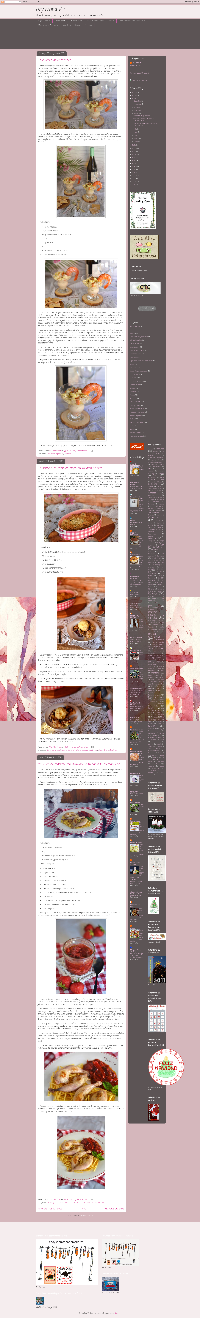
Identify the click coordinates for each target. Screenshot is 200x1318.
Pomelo (160, 721)
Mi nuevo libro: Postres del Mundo (136, 606)
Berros (162, 478)
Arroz (162, 464)
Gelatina (156, 625)
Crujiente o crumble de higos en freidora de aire (70, 468)
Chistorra (159, 515)
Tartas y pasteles (135, 433)
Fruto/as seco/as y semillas (86, 750)
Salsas (132, 426)
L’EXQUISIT (133, 792)
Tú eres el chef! (135, 603)
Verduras (151, 766)
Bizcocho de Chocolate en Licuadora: (141, 624)
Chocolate (153, 517)
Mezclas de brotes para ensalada (156, 683)
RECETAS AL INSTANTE (134, 617)
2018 (134, 160)
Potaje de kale (141, 805)
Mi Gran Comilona (136, 752)
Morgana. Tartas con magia (135, 951)
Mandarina (151, 671)
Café (149, 491)
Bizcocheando (134, 577)
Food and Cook (134, 717)
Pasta (156, 706)
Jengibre (160, 648)
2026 (134, 92)
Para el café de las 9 (137, 409)
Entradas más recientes (50, 1208)
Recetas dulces (76, 21)
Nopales (162, 699)
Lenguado (150, 660)
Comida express (135, 357)
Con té (160, 578)
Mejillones (151, 677)
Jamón (150, 649)
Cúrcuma (151, 589)
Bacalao (161, 473)
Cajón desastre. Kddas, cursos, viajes (132, 21)
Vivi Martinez (136, 63)
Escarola (159, 591)
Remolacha (156, 735)
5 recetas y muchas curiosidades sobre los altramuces (136, 692)
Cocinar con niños (135, 354)
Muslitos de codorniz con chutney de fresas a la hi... (145, 125)
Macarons (133, 398)
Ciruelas (150, 525)
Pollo (150, 721)
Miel (152, 686)
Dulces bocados (135, 773)
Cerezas (158, 511)
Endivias (150, 591)
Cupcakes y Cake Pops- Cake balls (141, 361)
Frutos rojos (152, 620)
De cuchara (133, 368)
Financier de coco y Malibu (136, 524)
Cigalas (159, 523)
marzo (136, 135)
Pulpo (159, 724)
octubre (136, 107)
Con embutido (153, 560)
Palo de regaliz (152, 704)
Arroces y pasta (135, 330)
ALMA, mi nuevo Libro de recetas (135, 641)
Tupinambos (160, 762)
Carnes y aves (52, 1202)
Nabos (159, 691)
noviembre (137, 104)
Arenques (154, 464)
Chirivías (151, 515)
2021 (134, 151)
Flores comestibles (156, 599)
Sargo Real (159, 746)
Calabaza (152, 493)
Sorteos (132, 429)
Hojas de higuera (157, 644)
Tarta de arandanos (141, 778)
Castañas (151, 504)
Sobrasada (151, 753)
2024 (134, 98)
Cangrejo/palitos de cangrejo (156, 497)
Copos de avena (53, 750)
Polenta (160, 719)
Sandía (159, 744)
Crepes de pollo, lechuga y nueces (141, 849)
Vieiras (161, 766)
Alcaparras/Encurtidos (155, 458)
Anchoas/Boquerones (155, 462)
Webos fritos (134, 593)
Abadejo (150, 449)
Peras (150, 713)
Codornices (63, 1202)
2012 (134, 179)
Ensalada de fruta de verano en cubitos (137, 487)
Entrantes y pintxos (55, 454)
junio (136, 132)
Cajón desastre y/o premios (139, 337)
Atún (149, 469)
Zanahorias (152, 771)
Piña (162, 717)
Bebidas (111, 21)
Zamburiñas (156, 768)
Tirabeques (155, 757)
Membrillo (161, 680)
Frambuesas (153, 607)
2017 (134, 163)
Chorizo (157, 521)
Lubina (160, 666)
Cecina (159, 508)
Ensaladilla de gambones (54, 60)
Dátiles (160, 589)
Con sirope (152, 574)
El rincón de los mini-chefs (48, 25)
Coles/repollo (152, 534)
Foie (163, 601)
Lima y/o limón (154, 662)
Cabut (160, 489)
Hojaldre (161, 642)
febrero (136, 138)
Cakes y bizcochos (136, 340)
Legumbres (155, 657)
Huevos (157, 646)
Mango (162, 671)
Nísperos (152, 702)
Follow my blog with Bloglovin (139, 73)
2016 (134, 167)
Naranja (151, 692)
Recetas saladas (60, 21)
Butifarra (159, 482)
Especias (153, 594)
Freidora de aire (67, 750)
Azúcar (150, 471)
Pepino (159, 711)
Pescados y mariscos (137, 412)
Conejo (157, 582)
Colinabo (150, 536)
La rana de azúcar (136, 843)
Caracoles (156, 502)
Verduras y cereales (136, 436)
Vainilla (155, 764)
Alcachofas (151, 456)
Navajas (155, 699)
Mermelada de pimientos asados (136, 895)
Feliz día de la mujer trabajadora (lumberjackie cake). (136, 956)
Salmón (150, 744)
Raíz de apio (154, 731)
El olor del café (135, 803)
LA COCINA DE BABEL (135, 905)
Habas (156, 632)
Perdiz (159, 713)
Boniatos (153, 480)
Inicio (83, 1208)
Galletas (132, 388)
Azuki (159, 469)
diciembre (137, 101)
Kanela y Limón (135, 650)
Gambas (67, 454)
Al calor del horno (136, 892)
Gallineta (152, 623)
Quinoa (150, 729)
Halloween (133, 391)
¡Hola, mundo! (134, 595)
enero (136, 141)
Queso (151, 726)
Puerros (150, 724)
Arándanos (156, 467)
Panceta (161, 704)
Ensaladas (133, 378)
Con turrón (151, 578)
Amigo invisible (135, 326)
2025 (134, 95)
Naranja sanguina (154, 695)
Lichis (159, 660)
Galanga (161, 620)
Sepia (149, 749)
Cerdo (150, 511)
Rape (155, 729)
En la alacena (74, 1202)
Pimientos (154, 717)
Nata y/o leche (156, 697)
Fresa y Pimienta (136, 638)
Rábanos (153, 740)
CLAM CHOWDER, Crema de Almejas (136, 720)
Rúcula (161, 740)
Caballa (150, 486)
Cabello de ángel (152, 489)
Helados (132, 395)
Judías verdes (157, 651)
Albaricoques (156, 453)
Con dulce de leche (156, 558)
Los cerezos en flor (136, 730)
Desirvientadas (135, 555)
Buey (152, 482)
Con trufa (159, 576)
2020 (134, 154)
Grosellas (161, 627)
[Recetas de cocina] (137, 449)
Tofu (163, 757)
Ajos (163, 451)
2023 (134, 145)
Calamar (151, 495)
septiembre (138, 110)
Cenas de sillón (134, 347)
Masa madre (153, 675)
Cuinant (132, 928)
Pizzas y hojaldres (136, 416)
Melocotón (160, 677)
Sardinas (151, 746)
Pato (162, 708)
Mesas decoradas (135, 402)
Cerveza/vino (153, 512)
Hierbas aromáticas (95, 1202)
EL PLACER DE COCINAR (135, 864)
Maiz (159, 669)
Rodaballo (151, 738)
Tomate (155, 759)
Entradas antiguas (114, 1208)
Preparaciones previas (137, 422)
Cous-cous (159, 587)
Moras (150, 688)
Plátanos (153, 719)
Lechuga (161, 655)
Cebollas (161, 504)
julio (135, 129)
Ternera (161, 755)
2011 (133, 182)
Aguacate (155, 451)
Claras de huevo (154, 527)
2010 (134, 185)
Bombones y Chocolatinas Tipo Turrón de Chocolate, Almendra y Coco (136, 581)
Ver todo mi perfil (135, 66)
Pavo (152, 710)
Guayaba (153, 629)
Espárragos (152, 598)
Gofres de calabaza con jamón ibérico (141, 675)
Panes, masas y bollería (95, 21)
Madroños (151, 669)
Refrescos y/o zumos (156, 733)
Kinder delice (141, 653)
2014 (134, 173)
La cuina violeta (135, 497)
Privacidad (88, 25)
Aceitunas (160, 449)
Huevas (150, 647)
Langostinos (152, 655)
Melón (152, 680)
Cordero (159, 585)
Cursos (132, 364)
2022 (134, 148)
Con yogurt (152, 580)
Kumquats (151, 653)
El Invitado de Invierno (134, 484)
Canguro (152, 500)
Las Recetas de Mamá (135, 704)
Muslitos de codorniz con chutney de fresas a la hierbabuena (79, 764)
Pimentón (161, 715)
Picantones (151, 715)
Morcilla (159, 688)
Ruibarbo (161, 738)
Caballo (159, 486)
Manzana (155, 673)
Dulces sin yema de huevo (138, 371)
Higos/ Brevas (103, 750)
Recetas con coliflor (141, 468)
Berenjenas (152, 478)
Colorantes (152, 538)
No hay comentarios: (79, 451)
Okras (160, 702)
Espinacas (151, 596)
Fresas (83, 1202)
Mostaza (151, 691)
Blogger (118, 1313)
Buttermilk (152, 484)
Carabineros (160, 500)
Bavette (132, 521)
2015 (134, 170)
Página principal (44, 21)
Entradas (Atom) (87, 1215)
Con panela (159, 571)
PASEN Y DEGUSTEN (134, 534)
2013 (134, 176)
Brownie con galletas (137, 794)
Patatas (151, 708)
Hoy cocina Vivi (50, 9)
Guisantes (161, 629)
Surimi (160, 753)
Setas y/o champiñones (156, 749)
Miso (160, 686)
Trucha (150, 762)
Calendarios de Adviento (71, 25)
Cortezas (150, 587)
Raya (161, 729)
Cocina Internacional (136, 350)
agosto (136, 113)
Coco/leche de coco (154, 530)
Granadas (151, 627)
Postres (113, 750)
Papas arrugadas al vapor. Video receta (136, 708)
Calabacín (158, 491)
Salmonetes (156, 742)
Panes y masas (135, 405)
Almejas (159, 460)
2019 (134, 157)
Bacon (155, 475)
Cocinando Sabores (136, 689)
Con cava (155, 549)
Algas (152, 460)
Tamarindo (151, 755)
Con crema (160, 556)
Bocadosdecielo (135, 821)
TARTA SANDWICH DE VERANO (141, 541)
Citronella (159, 525)
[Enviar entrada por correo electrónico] (91, 451)
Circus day (133, 464)
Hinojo (153, 642)
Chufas (150, 523)
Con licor (160, 562)
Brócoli (162, 480)
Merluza (153, 682)
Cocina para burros (136, 669)
